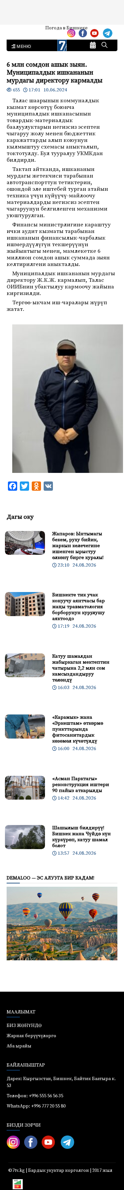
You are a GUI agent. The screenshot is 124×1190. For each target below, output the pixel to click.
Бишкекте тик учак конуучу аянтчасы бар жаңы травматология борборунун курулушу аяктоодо (78, 607)
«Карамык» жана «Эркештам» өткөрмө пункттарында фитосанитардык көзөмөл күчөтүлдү (77, 729)
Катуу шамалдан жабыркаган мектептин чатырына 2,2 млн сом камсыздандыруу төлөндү (80, 668)
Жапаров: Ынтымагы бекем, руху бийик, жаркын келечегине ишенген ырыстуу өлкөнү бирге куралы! (77, 546)
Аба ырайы (15, 30)
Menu (22, 46)
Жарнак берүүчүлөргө (31, 1036)
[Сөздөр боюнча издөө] (104, 45)
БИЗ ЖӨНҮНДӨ (24, 1026)
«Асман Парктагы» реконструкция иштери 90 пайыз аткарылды (80, 785)
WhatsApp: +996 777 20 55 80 (36, 1106)
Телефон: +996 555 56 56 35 (35, 1096)
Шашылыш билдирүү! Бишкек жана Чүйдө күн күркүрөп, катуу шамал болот (81, 837)
